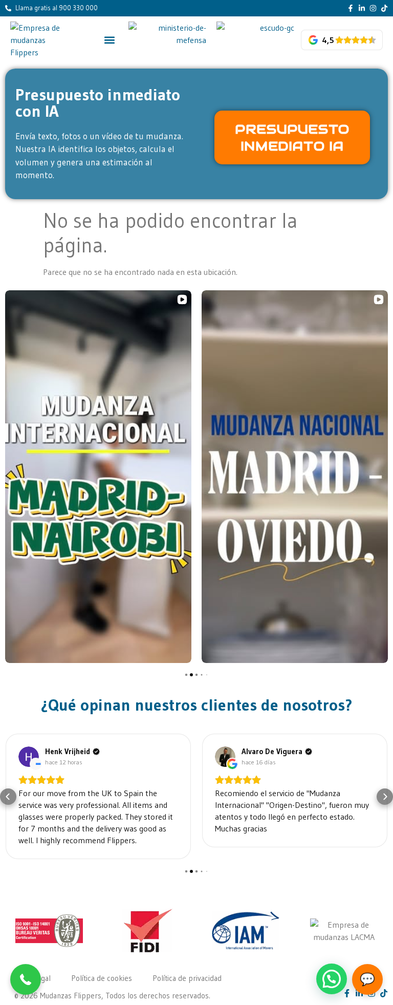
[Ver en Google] (28, 756)
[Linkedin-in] (361, 8)
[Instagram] (373, 8)
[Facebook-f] (350, 8)
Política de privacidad (187, 978)
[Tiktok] (384, 8)
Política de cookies (101, 978)
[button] (109, 39)
